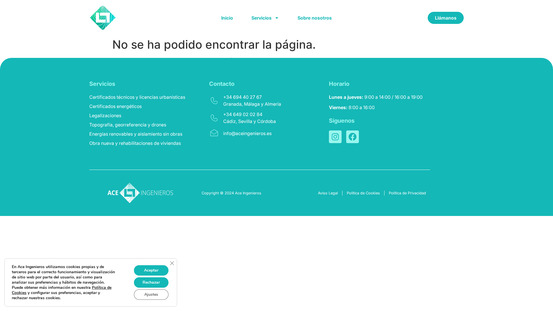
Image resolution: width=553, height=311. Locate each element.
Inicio (227, 18)
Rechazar (151, 282)
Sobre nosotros (315, 18)
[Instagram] (335, 136)
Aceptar (151, 270)
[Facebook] (352, 136)
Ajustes (151, 294)
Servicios (261, 18)
